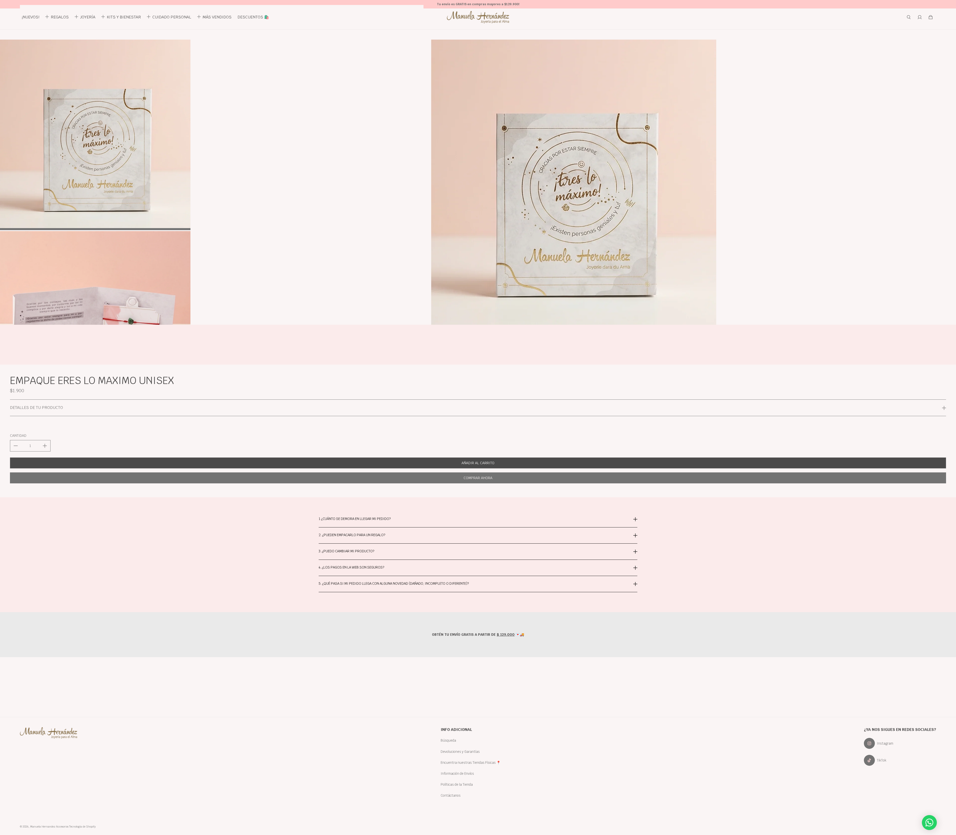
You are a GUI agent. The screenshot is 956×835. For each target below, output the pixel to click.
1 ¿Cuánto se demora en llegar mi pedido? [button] (355, 519)
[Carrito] (930, 17)
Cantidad (18, 435)
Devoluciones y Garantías (460, 751)
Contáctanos (451, 795)
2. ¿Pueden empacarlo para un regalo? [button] (352, 535)
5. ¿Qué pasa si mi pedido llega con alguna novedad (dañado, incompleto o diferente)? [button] (394, 583)
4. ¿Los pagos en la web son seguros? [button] (351, 567)
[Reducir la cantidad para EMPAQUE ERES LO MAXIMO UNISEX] (15, 445)
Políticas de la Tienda (457, 784)
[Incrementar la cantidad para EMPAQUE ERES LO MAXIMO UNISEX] (44, 445)
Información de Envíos (457, 773)
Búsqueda (448, 740)
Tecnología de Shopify (82, 826)
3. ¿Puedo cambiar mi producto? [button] (346, 551)
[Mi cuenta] (919, 17)
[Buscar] (908, 17)
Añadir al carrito (478, 463)
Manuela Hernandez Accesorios (49, 826)
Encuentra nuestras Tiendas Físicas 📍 (471, 762)
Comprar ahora (478, 478)
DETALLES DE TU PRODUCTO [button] (36, 407)
